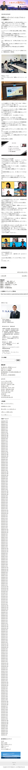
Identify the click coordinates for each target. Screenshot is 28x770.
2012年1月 (3, 699)
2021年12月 (3, 510)
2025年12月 (3, 433)
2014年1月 (3, 661)
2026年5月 (3, 425)
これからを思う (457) (5, 392)
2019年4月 (3, 561)
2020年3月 (3, 543)
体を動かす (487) (4, 386)
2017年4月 (3, 599)
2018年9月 (3, 572)
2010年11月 (3, 722)
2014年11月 (3, 645)
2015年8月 (3, 631)
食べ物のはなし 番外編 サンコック (8, 367)
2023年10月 (3, 475)
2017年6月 (3, 596)
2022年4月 (3, 503)
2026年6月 (3, 424)
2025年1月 (3, 451)
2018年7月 (3, 575)
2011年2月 (3, 717)
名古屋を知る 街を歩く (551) (7, 387)
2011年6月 (3, 711)
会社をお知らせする (22, 272)
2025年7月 (3, 441)
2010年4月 (3, 733)
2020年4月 (3, 542)
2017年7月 (3, 594)
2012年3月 (3, 696)
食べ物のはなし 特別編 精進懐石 (8, 374)
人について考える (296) (6, 381)
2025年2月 (3, 449)
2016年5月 (3, 617)
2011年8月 (3, 707)
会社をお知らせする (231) (6, 382)
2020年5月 (3, 540)
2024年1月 (3, 470)
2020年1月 (3, 546)
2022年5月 (3, 502)
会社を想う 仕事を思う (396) (7, 384)
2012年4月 (3, 695)
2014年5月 (3, 655)
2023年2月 (3, 488)
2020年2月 (3, 545)
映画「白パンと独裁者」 (6, 370)
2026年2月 (3, 430)
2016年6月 (3, 615)
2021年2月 (3, 526)
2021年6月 (3, 519)
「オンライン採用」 (6, 134)
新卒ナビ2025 (4, 742)
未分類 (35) (3, 394)
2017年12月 (3, 586)
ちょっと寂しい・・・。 (6, 414)
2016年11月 (3, 607)
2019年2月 (3, 564)
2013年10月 (3, 666)
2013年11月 (3, 664)
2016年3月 (3, 620)
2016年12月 (3, 605)
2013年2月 (3, 679)
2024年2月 (3, 468)
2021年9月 (3, 515)
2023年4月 (3, 484)
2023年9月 (3, 476)
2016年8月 (3, 612)
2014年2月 (3, 660)
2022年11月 (3, 492)
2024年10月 (3, 456)
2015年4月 (3, 637)
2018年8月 (3, 574)
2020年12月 (3, 529)
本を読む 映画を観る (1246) (7, 389)
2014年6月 (3, 653)
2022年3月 (3, 505)
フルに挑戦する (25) (5, 395)
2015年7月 (3, 632)
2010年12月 (3, 720)
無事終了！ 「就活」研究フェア (7, 281)
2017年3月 (3, 601)
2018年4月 (3, 580)
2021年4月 (3, 523)
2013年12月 (3, 663)
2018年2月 (3, 583)
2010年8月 (3, 726)
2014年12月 (3, 644)
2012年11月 (3, 683)
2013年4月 (3, 675)
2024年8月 (3, 459)
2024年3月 (3, 467)
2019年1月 (3, 566)
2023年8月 (3, 478)
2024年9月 (3, 457)
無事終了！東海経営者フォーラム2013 (8, 284)
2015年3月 (3, 639)
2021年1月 (3, 527)
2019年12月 (3, 548)
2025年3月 (3, 448)
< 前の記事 (3, 275)
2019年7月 (3, 556)
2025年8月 (3, 440)
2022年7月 (3, 499)
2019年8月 (3, 554)
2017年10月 (3, 589)
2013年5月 (3, 674)
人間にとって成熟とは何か (7, 412)
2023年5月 (3, 483)
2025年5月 (3, 445)
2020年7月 (3, 537)
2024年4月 (3, 465)
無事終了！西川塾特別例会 (6, 287)
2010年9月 (3, 725)
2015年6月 (3, 634)
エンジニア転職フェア (6, 749)
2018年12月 (3, 567)
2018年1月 (3, 585)
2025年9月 (3, 438)
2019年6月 (3, 558)
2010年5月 (3, 731)
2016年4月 (3, 618)
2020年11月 (3, 531)
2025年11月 (3, 435)
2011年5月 (3, 712)
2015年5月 (3, 636)
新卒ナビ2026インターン (6, 744)
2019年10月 (3, 551)
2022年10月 (3, 494)
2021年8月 (3, 516)
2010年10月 (3, 723)
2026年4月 (3, 427)
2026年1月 (3, 432)
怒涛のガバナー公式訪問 (6, 368)
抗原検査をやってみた (6, 406)
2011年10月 (3, 704)
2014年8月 (3, 650)
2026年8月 (3, 421)
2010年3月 (3, 734)
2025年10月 (3, 437)
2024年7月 (3, 460)
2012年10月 (3, 685)
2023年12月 (3, 472)
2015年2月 (3, 640)
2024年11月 (3, 454)
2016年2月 (3, 621)
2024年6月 (3, 462)
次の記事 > (24, 275)
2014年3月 (3, 658)
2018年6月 (3, 577)
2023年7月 (3, 480)
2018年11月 (3, 569)
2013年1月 (3, 680)
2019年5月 (3, 559)
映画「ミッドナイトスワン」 (7, 403)
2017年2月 (3, 602)
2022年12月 (3, 491)
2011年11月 (3, 703)
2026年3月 (3, 429)
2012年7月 (3, 690)
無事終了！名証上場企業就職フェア (8, 283)
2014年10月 (3, 647)
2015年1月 (3, 642)
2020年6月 (3, 538)
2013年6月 (3, 672)
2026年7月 (3, 422)
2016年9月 (3, 610)
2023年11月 (3, 473)
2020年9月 (3, 534)
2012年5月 (3, 693)
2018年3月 (3, 581)
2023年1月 (3, 489)
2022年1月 (3, 508)
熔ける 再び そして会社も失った (8, 409)
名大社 (2, 741)
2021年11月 (3, 511)
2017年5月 (3, 597)
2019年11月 (3, 550)
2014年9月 (3, 648)
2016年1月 (3, 623)
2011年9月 (3, 706)
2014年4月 (3, 656)
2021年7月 (3, 518)
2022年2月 (3, 507)
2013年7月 (3, 671)
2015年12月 (3, 625)
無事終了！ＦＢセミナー (5, 286)
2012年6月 (3, 691)
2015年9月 (3, 629)
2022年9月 (3, 495)
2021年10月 (3, 513)
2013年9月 (3, 668)
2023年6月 (3, 481)
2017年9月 (3, 591)
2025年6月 (3, 443)
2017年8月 (3, 593)
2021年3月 (3, 524)
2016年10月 (3, 609)
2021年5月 (3, 521)
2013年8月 (3, 669)
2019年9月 (3, 553)
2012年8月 (3, 688)
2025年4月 (3, 446)
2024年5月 (3, 464)
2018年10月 (3, 570)
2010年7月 (3, 728)
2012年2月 (3, 698)
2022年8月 (3, 497)
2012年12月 (3, 682)
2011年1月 (3, 718)
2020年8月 (3, 535)
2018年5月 (3, 578)
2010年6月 (3, 730)
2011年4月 (3, 714)
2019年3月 (3, 562)
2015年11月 (3, 626)
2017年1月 (3, 604)
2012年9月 (3, 687)
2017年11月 (3, 588)
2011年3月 (3, 715)
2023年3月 (3, 486)
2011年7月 (3, 709)
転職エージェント (5, 746)
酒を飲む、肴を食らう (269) (7, 390)
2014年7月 (3, 652)
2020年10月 (3, 532)
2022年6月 (3, 500)
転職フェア (3, 747)
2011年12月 (3, 701)
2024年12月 (3, 452)
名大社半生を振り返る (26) (7, 397)
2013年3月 (3, 677)
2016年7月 (3, 613)
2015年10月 (3, 628)
